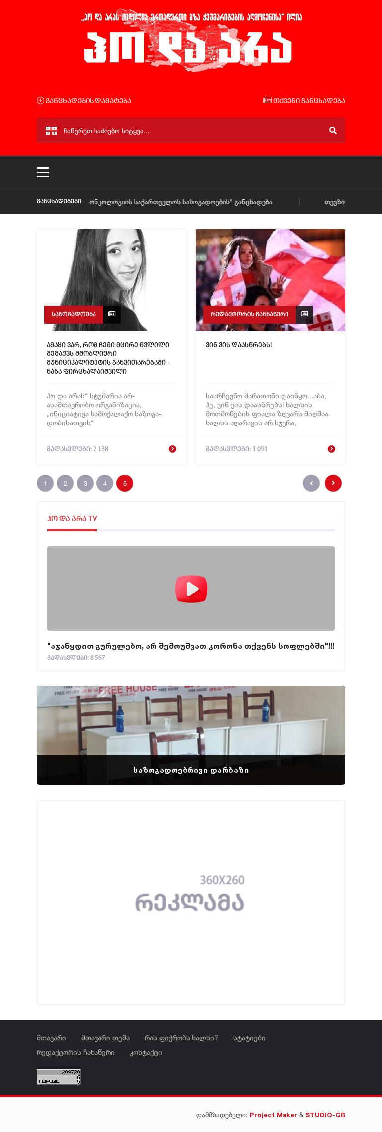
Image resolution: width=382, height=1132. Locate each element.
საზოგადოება (74, 314)
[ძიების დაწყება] (333, 130)
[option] (191, 735)
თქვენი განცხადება (308, 101)
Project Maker (273, 1115)
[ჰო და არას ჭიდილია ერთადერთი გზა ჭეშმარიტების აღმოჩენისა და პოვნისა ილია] (191, 71)
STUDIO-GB (325, 1115)
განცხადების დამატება (87, 101)
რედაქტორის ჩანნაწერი (249, 314)
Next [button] (320, 723)
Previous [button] (62, 723)
